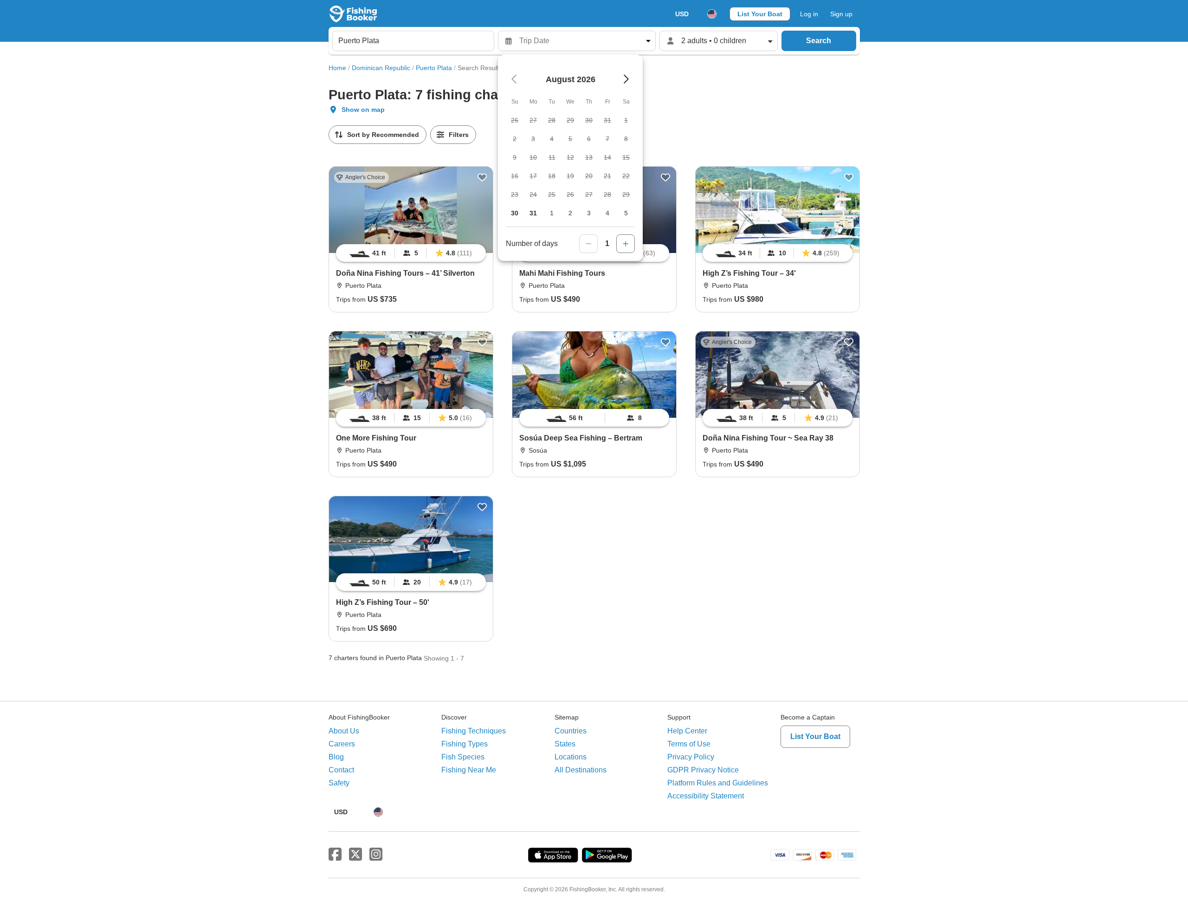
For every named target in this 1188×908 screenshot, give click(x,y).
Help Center (687, 731)
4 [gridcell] (607, 213)
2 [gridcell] (570, 213)
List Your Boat (759, 14)
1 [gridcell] (552, 213)
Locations (571, 757)
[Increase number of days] (625, 243)
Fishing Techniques (473, 731)
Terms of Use (688, 744)
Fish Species (462, 757)
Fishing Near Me (468, 770)
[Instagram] (375, 854)
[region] (411, 253)
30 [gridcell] (514, 213)
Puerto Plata (434, 67)
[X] (355, 854)
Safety (339, 783)
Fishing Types (464, 744)
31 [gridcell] (533, 213)
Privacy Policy (690, 757)
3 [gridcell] (589, 213)
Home (337, 67)
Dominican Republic (381, 67)
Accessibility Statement (705, 796)
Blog (336, 757)
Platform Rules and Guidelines (717, 783)
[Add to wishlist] (482, 177)
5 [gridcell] (626, 213)
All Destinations (581, 770)
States (565, 744)
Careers (342, 744)
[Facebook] (335, 854)
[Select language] (712, 14)
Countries (571, 731)
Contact (341, 770)
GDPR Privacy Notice (703, 770)
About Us (344, 731)
